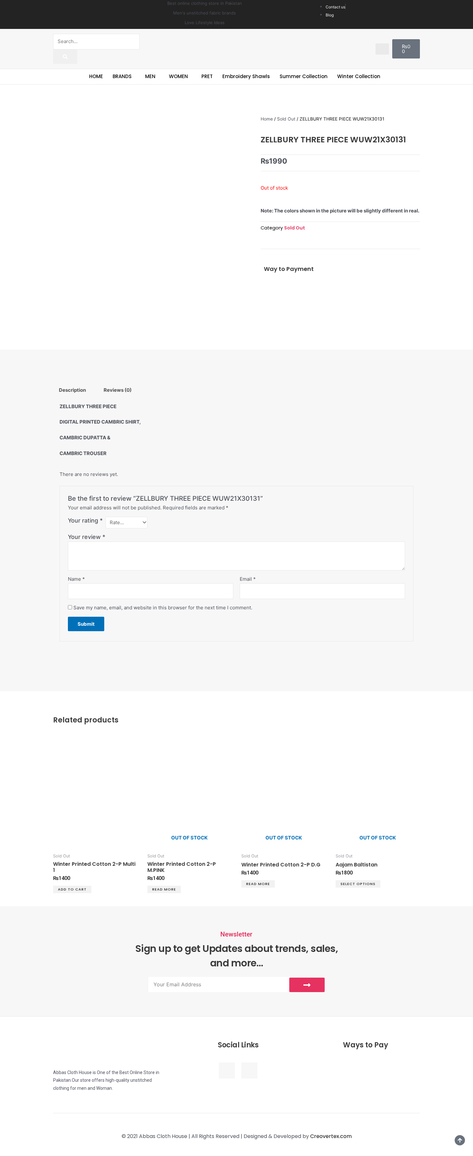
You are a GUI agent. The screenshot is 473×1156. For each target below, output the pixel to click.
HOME (96, 76)
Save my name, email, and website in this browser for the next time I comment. (162, 608)
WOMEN (178, 76)
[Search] (65, 56)
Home (267, 118)
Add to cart (72, 889)
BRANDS (122, 76)
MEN (150, 76)
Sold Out (286, 118)
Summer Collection (304, 76)
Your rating (85, 520)
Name (76, 579)
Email (248, 579)
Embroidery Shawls (246, 76)
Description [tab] (72, 390)
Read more (164, 889)
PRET (207, 76)
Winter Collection (358, 76)
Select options (358, 883)
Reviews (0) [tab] (118, 390)
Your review (86, 536)
